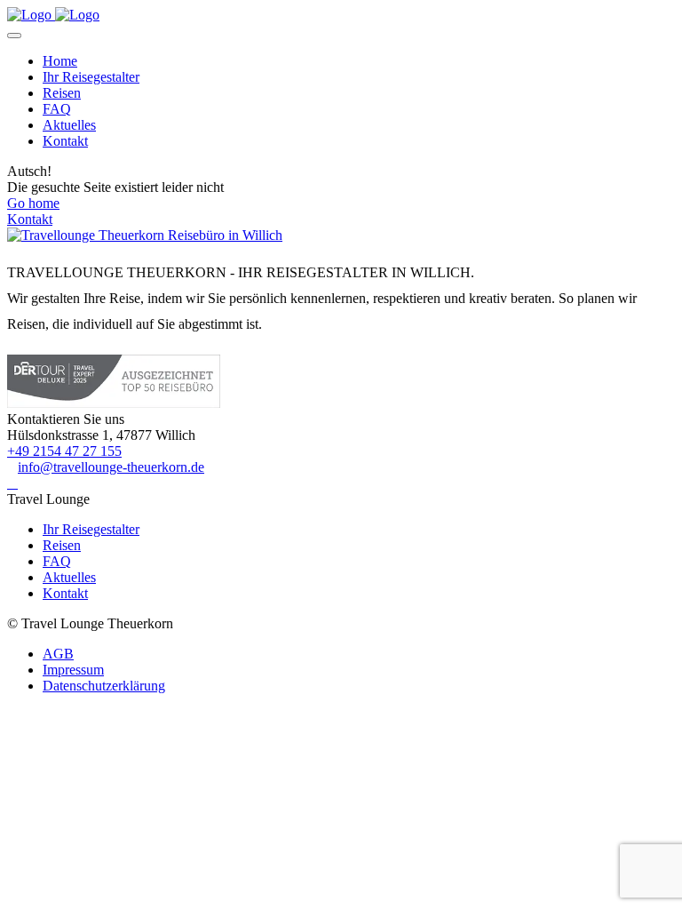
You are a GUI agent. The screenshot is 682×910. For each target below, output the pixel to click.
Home (60, 60)
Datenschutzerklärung (104, 685)
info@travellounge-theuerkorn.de (111, 467)
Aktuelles (69, 124)
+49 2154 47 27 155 (64, 451)
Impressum (73, 669)
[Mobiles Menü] (14, 35)
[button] (12, 483)
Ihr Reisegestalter (91, 76)
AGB (58, 653)
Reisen (62, 92)
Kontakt (65, 140)
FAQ (57, 108)
